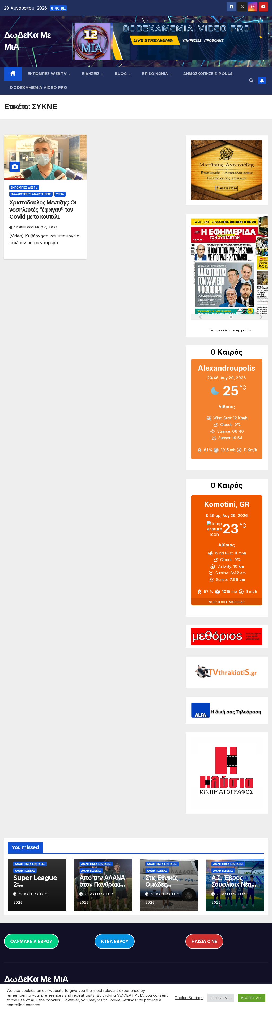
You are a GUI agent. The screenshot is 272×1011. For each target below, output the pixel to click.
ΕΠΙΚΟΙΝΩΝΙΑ (155, 73)
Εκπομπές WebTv (24, 187)
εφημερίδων (244, 330)
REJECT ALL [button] (221, 998)
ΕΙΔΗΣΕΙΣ (91, 73)
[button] (251, 80)
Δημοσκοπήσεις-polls (208, 73)
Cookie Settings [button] (189, 997)
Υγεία (60, 194)
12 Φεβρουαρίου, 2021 (35, 227)
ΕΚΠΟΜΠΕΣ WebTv (48, 73)
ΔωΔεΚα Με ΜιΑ (36, 979)
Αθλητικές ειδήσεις (30, 864)
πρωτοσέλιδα (222, 330)
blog (121, 73)
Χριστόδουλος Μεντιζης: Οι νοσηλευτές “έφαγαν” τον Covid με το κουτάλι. (42, 209)
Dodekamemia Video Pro (38, 87)
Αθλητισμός (25, 870)
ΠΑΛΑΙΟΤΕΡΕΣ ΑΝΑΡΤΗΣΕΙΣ (31, 194)
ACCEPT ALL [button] (251, 998)
